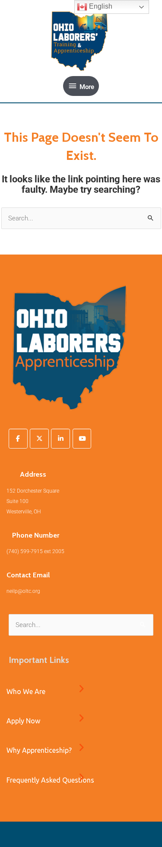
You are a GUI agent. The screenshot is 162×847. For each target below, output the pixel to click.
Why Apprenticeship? (39, 750)
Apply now (23, 721)
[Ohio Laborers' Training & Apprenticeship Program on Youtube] (82, 439)
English (99, 6)
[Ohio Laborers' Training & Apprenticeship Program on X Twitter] (39, 439)
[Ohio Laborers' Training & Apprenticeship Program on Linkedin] (60, 439)
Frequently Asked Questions (50, 780)
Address (33, 474)
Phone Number (35, 535)
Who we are (25, 691)
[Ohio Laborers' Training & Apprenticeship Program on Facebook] (18, 439)
